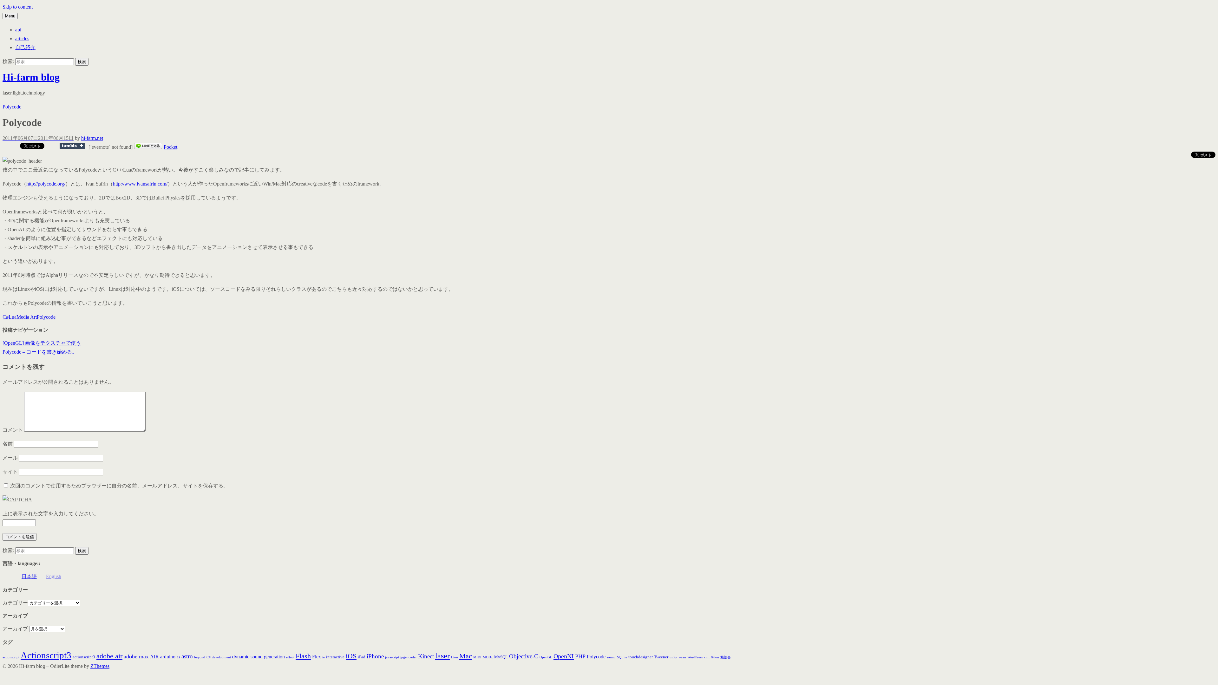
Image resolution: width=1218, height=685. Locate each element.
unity (673, 657)
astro (187, 656)
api (18, 29)
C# (6, 317)
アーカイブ (15, 628)
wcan (682, 657)
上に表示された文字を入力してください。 (51, 513)
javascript (392, 657)
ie (323, 657)
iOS (351, 656)
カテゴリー (15, 602)
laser (442, 656)
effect (290, 657)
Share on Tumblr (72, 146)
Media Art (26, 317)
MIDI (477, 657)
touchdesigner (640, 657)
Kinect (426, 656)
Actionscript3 (46, 655)
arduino (167, 656)
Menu (10, 16)
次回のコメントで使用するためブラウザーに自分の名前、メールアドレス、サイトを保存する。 (119, 485)
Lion (454, 657)
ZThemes (99, 666)
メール (10, 457)
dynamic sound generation (258, 656)
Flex (316, 656)
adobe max (136, 656)
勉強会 (725, 657)
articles (22, 38)
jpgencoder (408, 657)
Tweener (661, 657)
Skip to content (18, 7)
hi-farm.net (92, 138)
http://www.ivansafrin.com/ (140, 183)
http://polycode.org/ (45, 183)
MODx (488, 657)
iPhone (375, 656)
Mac (465, 656)
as (178, 657)
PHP (580, 656)
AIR (154, 656)
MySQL (501, 657)
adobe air (109, 656)
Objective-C (523, 656)
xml (707, 657)
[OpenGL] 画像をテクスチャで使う (42, 343)
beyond (199, 657)
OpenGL (546, 657)
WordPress (695, 657)
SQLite (622, 657)
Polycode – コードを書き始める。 (40, 352)
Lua (12, 317)
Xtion (715, 657)
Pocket (170, 147)
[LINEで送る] (148, 147)
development (221, 657)
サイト (10, 471)
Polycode (12, 106)
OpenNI (563, 656)
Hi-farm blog (31, 77)
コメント (13, 430)
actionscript (11, 657)
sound (611, 657)
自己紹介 (25, 47)
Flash (303, 656)
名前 (8, 444)
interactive (335, 657)
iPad (361, 657)
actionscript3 (84, 657)
